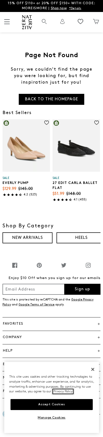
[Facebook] (15, 268)
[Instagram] (88, 268)
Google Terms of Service (36, 304)
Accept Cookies (51, 404)
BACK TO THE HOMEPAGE (51, 99)
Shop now (59, 8)
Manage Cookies (52, 417)
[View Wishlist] (80, 21)
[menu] (7, 24)
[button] (51, 323)
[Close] (92, 369)
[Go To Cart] (96, 21)
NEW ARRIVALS (27, 238)
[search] (44, 24)
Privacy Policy (63, 391)
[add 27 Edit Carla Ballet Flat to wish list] (96, 122)
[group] (27, 237)
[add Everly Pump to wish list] (46, 122)
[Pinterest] (39, 268)
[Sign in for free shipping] (62, 21)
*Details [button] (75, 8)
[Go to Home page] (27, 22)
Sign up (82, 289)
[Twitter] (64, 268)
